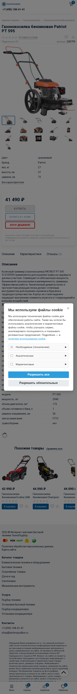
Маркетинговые (25, 364)
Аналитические (24, 355)
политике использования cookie (26, 338)
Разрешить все (38, 374)
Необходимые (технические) (32, 347)
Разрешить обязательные (38, 383)
